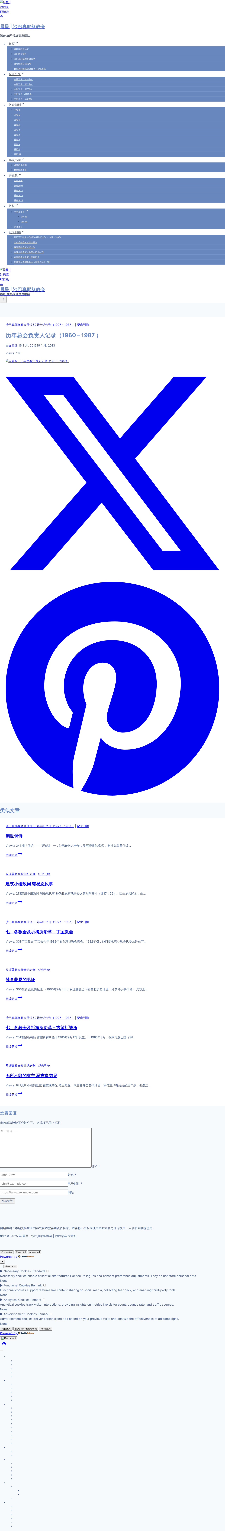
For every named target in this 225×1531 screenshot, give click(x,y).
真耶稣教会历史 (21, 49)
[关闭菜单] (1, 1350)
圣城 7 (17, 139)
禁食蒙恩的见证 (20, 979)
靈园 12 (17, 154)
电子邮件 (75, 1183)
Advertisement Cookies (20, 1314)
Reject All (21, 1252)
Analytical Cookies (17, 1300)
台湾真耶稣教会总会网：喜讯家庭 (30, 68)
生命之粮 (18, 180)
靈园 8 (17, 149)
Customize (6, 1252)
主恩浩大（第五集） (23, 99)
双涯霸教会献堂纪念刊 (24, 247)
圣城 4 (17, 124)
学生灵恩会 (20, 1486)
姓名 (72, 1175)
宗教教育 (18, 226)
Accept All (34, 1252)
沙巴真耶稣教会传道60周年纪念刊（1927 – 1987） (38, 237)
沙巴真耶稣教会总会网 (24, 58)
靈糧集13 (18, 190)
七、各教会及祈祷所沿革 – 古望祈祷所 (41, 1027)
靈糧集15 (18, 195)
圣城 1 (17, 109)
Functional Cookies (17, 1285)
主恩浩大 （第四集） (24, 94)
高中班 (24, 221)
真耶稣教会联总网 (22, 63)
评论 (96, 1166)
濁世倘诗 (14, 835)
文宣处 (13, 345)
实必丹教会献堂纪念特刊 (25, 242)
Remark (36, 1285)
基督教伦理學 (20, 165)
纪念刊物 (83, 324)
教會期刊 (12, 1403)
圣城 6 (17, 134)
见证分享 (12, 1380)
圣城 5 (17, 129)
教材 (9, 1482)
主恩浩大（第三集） (23, 89)
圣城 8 (17, 144)
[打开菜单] (3, 299)
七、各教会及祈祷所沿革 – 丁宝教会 (39, 931)
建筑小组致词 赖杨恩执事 (29, 883)
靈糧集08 (18, 185)
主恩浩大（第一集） (23, 79)
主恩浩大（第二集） (23, 84)
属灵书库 (12, 1447)
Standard (38, 1271)
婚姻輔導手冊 (20, 170)
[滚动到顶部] (4, 1344)
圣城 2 (17, 114)
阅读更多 (13, 855)
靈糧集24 (18, 200)
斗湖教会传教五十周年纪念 (26, 257)
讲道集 (10, 1459)
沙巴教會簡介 (20, 54)
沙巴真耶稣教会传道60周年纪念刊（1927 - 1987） (40, 324)
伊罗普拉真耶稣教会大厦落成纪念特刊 (32, 262)
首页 (9, 1356)
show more (10, 1266)
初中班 (24, 216)
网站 (71, 1192)
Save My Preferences (26, 1328)
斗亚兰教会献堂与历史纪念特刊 (29, 252)
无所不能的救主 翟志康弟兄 (31, 1075)
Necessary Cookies (17, 1271)
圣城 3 (17, 119)
